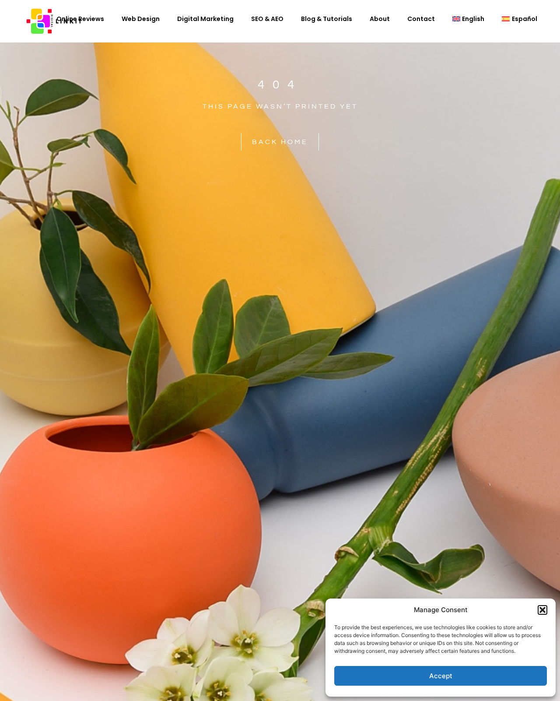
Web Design (141, 18)
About (380, 18)
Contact (421, 18)
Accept (440, 676)
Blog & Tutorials (326, 18)
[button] (542, 610)
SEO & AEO (267, 18)
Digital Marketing (205, 18)
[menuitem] (468, 19)
